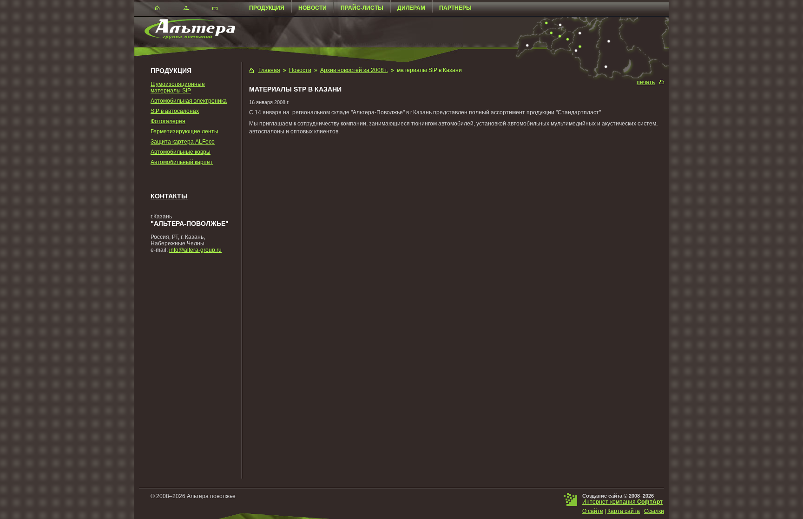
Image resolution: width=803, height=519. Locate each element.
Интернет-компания (622, 502)
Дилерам (411, 8)
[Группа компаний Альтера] (184, 37)
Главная (269, 70)
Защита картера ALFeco (183, 141)
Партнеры (455, 8)
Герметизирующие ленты (184, 131)
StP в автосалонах (175, 111)
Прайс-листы (362, 8)
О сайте (592, 511)
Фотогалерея (168, 121)
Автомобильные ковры (181, 152)
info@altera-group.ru (195, 250)
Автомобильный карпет (182, 162)
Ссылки (654, 511)
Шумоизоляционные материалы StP (178, 87)
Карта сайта (623, 511)
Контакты (169, 196)
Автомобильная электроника (189, 101)
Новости (312, 8)
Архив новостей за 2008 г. (354, 70)
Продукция (266, 8)
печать (646, 82)
